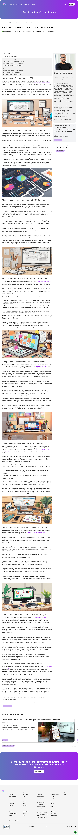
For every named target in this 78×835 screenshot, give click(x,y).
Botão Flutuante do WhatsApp (28, 817)
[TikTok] (69, 826)
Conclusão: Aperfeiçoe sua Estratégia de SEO (12, 74)
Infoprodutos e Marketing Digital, (12, 723)
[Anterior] (72, 746)
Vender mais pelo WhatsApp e (25, 723)
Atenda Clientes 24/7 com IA (42, 812)
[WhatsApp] (75, 832)
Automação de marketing (55, 798)
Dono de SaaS (39, 794)
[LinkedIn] (73, 826)
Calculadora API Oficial (41, 802)
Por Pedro (4, 53)
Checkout (52, 796)
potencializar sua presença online (42, 82)
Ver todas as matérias (7, 745)
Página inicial (4, 22)
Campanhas (11, 811)
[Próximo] (75, 746)
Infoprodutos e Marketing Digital (8, 54)
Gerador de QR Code (26, 818)
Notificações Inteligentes (13, 818)
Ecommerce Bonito (40, 804)
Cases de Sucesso (26, 811)
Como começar (11, 798)
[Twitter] (75, 826)
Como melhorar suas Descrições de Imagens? (12, 68)
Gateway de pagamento (55, 794)
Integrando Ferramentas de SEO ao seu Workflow (13, 70)
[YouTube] (67, 826)
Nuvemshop (25, 792)
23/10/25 (6, 722)
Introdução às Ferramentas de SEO (10, 59)
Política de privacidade (54, 811)
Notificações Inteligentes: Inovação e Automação (13, 72)
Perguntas (11, 805)
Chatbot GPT (11, 817)
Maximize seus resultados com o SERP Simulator (13, 63)
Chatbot (10, 815)
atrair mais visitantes (41, 366)
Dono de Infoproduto (40, 796)
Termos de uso (53, 813)
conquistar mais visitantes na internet (38, 203)
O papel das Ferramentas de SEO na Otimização (12, 67)
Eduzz (24, 803)
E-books (24, 813)
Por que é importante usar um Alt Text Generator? (13, 65)
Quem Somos (11, 794)
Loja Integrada (25, 794)
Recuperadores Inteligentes (14, 820)
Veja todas (25, 805)
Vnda (24, 796)
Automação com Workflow (13, 809)
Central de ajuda (53, 808)
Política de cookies (54, 815)
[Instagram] (71, 826)
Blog (9, 22)
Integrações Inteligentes (41, 806)
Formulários (52, 801)
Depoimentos (11, 803)
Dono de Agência (40, 798)
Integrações (26, 4)
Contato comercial (54, 809)
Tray (24, 798)
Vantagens (11, 801)
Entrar (65, 794)
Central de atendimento (13, 813)
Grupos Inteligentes (40, 808)
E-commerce (53, 792)
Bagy (24, 799)
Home (10, 792)
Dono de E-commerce (40, 792)
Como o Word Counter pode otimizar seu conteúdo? (13, 61)
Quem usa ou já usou (12, 796)
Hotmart (24, 801)
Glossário (24, 815)
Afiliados (52, 799)
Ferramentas (11, 799)
